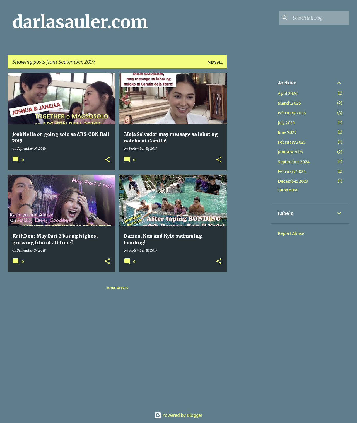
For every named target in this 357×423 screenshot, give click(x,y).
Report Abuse (291, 233)
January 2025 (290, 151)
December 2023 (293, 181)
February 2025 (292, 142)
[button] (107, 160)
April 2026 (288, 93)
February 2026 (292, 112)
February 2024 (292, 171)
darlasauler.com (80, 22)
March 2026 (289, 103)
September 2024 (294, 161)
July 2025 (286, 122)
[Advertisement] (249, 156)
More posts (117, 288)
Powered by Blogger (181, 415)
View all (215, 62)
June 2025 (287, 132)
